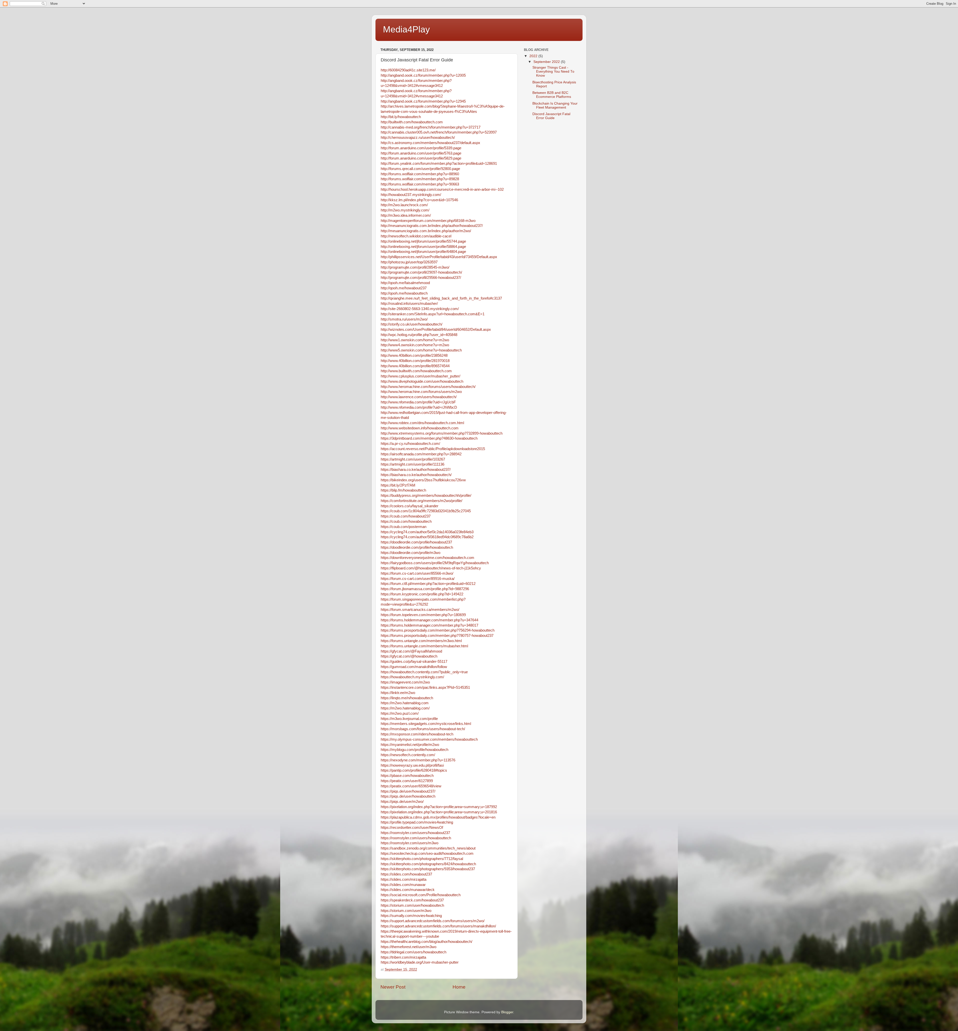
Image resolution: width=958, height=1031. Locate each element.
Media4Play (406, 29)
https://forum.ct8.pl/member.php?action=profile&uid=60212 (428, 584)
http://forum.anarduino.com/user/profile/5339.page (421, 148)
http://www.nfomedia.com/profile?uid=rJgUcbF (418, 402)
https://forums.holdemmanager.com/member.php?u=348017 (429, 625)
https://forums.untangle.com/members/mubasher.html (424, 646)
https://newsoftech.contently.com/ (408, 755)
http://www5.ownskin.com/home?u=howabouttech (421, 350)
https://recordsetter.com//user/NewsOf (412, 828)
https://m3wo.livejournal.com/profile (409, 719)
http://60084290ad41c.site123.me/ (408, 70)
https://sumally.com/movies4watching (411, 916)
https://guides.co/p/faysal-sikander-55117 (414, 662)
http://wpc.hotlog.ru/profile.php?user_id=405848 (419, 335)
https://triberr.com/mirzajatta (403, 957)
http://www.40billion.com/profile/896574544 (415, 366)
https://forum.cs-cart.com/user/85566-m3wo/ (417, 573)
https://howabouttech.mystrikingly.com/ (412, 677)
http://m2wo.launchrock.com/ (404, 205)
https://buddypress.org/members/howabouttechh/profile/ (426, 496)
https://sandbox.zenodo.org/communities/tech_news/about (428, 848)
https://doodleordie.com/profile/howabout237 (416, 542)
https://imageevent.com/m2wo (405, 682)
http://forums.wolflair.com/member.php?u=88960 (420, 174)
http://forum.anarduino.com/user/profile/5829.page (421, 158)
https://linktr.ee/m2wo (398, 693)
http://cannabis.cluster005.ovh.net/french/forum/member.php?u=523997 (439, 132)
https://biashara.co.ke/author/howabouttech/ (416, 475)
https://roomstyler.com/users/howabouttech (416, 838)
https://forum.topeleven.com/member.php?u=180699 (423, 615)
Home (459, 987)
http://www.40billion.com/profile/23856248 (414, 355)
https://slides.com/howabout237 (406, 874)
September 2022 (547, 62)
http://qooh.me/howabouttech (404, 293)
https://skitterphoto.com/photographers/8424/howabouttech (428, 864)
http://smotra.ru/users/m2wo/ (404, 319)
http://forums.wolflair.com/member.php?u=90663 (420, 184)
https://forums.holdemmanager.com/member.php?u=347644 (429, 620)
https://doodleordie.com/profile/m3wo (410, 553)
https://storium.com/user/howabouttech (412, 905)
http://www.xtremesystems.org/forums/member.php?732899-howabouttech (441, 433)
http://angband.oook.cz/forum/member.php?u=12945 (423, 101)
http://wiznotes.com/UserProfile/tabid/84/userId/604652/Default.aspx (436, 330)
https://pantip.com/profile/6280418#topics (414, 770)
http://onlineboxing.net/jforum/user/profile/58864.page (423, 247)
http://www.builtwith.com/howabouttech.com (416, 371)
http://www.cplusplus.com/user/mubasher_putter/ (420, 376)
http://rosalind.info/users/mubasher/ (409, 304)
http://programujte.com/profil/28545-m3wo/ (415, 267)
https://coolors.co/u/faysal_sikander (409, 506)
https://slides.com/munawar (403, 885)
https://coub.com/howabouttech (406, 521)
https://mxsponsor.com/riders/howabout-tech (417, 734)
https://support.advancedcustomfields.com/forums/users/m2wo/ (432, 921)
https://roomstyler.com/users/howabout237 (415, 833)
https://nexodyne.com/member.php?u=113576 (418, 760)
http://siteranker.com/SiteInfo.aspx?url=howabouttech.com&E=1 (432, 314)
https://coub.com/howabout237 (406, 516)
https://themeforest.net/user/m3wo (408, 947)
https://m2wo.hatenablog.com (405, 703)
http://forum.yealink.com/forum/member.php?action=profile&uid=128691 (439, 164)
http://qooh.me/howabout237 (404, 288)
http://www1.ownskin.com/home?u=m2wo (415, 340)
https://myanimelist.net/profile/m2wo (410, 745)
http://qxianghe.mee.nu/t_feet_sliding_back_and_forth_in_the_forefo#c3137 (441, 298)
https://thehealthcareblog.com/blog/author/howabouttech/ (426, 942)
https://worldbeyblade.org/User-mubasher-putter (420, 962)
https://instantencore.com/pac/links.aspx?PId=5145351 (425, 687)
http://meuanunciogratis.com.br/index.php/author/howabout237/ (432, 226)
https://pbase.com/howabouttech (407, 776)
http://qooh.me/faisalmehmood (405, 283)
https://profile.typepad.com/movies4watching (417, 822)
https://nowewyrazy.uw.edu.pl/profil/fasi (412, 765)
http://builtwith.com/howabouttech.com (412, 122)
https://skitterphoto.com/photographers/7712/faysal (422, 859)
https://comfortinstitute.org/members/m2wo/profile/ (421, 501)
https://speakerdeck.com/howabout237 (412, 900)
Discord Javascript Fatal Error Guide (551, 116)
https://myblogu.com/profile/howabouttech (414, 750)
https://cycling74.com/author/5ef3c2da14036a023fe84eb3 (427, 532)
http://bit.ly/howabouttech (401, 117)
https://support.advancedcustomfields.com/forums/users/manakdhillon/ (438, 926)
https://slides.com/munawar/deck (408, 890)
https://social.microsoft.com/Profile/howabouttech (421, 895)
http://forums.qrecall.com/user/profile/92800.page (420, 169)
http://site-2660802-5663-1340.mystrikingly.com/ (420, 309)
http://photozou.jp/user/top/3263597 (409, 262)
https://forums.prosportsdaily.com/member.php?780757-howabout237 (437, 636)
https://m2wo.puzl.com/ (400, 713)
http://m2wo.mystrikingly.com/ (405, 210)
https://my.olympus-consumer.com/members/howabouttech (429, 739)
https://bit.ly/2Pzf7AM (398, 485)
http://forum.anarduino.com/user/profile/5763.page (421, 153)
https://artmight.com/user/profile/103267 (413, 459)
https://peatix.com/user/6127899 (407, 781)
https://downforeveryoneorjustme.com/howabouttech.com (427, 558)
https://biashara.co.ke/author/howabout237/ (416, 470)
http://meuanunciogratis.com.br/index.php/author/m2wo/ (426, 231)
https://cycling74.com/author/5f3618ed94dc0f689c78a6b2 (427, 537)
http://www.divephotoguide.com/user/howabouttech (422, 381)
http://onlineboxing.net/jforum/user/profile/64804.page (423, 252)
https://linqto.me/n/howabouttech (407, 698)
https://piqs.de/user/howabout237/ (408, 791)
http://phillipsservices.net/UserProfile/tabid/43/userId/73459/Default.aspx (439, 257)
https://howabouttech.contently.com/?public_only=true (424, 672)
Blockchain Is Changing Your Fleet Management (555, 105)
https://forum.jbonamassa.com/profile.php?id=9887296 (425, 589)
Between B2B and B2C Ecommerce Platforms (551, 95)
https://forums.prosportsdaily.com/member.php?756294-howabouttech (437, 630)
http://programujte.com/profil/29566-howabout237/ (421, 278)
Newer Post (392, 987)
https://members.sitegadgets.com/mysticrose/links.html (426, 724)
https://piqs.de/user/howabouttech (408, 796)
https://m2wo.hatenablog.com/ (405, 708)
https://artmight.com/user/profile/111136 (412, 464)
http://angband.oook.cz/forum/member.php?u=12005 (423, 75)
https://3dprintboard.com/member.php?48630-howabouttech (429, 438)
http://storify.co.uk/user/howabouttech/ (411, 324)
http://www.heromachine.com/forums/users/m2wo (421, 392)
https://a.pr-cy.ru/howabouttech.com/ (410, 444)
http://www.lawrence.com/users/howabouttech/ (419, 397)
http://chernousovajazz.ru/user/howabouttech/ (418, 138)
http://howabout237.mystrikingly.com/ (411, 195)
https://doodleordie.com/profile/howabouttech (417, 547)
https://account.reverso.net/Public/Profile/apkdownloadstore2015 (433, 449)
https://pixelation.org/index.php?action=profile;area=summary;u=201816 (439, 812)
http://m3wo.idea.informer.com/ (406, 215)
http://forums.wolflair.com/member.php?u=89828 (420, 179)
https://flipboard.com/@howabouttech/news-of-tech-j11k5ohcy (431, 568)
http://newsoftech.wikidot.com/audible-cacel (416, 236)
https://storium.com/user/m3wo (406, 911)
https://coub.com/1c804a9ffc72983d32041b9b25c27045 (426, 511)
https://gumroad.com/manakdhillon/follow (414, 667)
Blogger (507, 1012)
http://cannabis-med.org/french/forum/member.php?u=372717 (430, 127)
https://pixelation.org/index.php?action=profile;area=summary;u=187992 (439, 807)
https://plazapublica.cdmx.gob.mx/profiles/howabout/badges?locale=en (438, 817)
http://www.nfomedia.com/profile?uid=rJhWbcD (419, 407)
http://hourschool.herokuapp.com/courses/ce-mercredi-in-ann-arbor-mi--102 (442, 189)
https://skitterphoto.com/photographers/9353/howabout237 (428, 869)
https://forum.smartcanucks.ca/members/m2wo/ (420, 610)
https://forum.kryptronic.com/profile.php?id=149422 (422, 594)
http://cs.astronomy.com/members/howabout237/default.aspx (430, 143)
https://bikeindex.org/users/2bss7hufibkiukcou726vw (423, 480)
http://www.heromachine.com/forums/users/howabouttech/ (428, 387)
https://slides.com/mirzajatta (403, 879)
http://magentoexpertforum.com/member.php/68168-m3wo (428, 221)
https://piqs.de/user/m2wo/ (402, 802)
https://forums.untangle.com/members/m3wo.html (421, 641)
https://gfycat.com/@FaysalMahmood (411, 651)
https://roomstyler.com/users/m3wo (409, 843)
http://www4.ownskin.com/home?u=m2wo (415, 345)
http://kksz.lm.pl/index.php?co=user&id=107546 (419, 200)
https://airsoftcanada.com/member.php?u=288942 (421, 454)
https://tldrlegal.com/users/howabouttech (413, 952)
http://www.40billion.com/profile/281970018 (415, 361)
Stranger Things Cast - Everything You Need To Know (553, 71)
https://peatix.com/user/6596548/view (411, 786)
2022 (533, 56)
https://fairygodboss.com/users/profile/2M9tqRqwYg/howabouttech (435, 563)
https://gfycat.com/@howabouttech (409, 656)
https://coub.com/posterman (403, 527)
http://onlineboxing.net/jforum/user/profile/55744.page (423, 241)
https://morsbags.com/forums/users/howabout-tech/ (423, 729)
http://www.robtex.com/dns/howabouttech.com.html (422, 423)
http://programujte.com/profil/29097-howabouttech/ (421, 272)
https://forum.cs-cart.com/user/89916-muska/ (418, 579)
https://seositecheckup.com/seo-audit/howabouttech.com (427, 854)
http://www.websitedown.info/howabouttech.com (420, 428)
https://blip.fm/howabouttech (403, 490)
